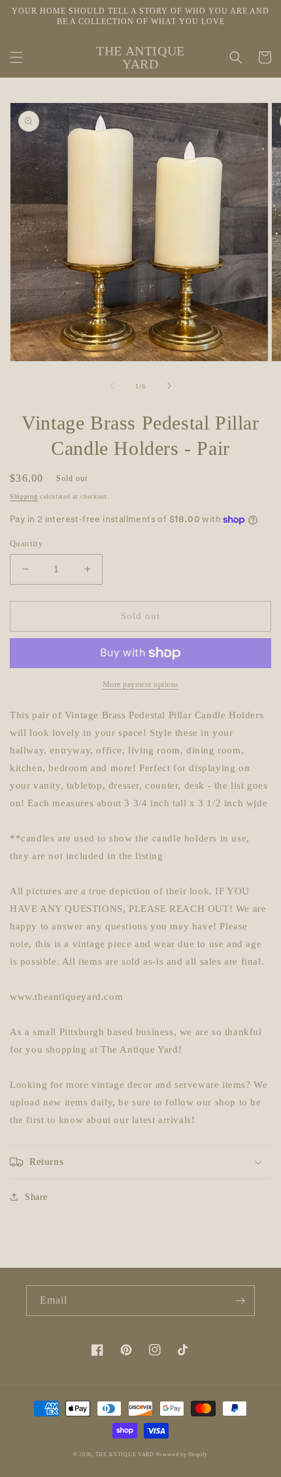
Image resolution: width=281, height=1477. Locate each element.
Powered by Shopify (182, 1454)
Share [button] (36, 1197)
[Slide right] (169, 386)
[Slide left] (111, 386)
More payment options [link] (141, 684)
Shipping (24, 496)
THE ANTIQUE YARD (124, 1454)
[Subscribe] (239, 1300)
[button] (16, 57)
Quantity (26, 543)
